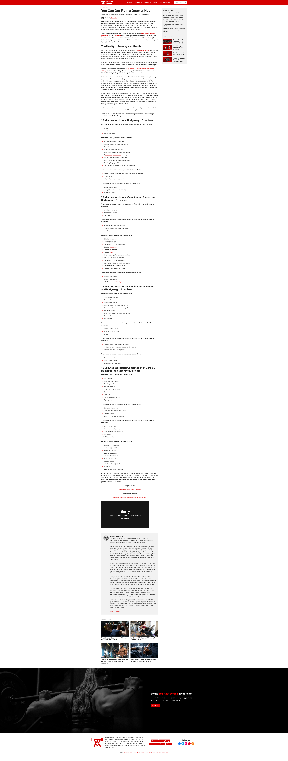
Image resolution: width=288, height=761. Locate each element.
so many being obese (142, 50)
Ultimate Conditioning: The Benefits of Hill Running (129, 497)
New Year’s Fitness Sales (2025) (171, 13)
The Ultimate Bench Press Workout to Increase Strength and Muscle (143, 660)
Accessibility (161, 752)
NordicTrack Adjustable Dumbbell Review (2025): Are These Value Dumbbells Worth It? (179, 61)
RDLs (111, 252)
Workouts (104, 8)
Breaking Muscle (128, 752)
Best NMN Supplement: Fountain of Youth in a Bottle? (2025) (179, 47)
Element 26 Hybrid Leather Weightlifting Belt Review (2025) (178, 41)
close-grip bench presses (117, 282)
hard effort (117, 36)
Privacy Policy (144, 752)
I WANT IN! (155, 705)
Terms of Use (136, 752)
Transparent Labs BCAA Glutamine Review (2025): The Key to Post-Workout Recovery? (174, 30)
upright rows (113, 247)
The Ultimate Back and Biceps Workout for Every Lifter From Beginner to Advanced (114, 661)
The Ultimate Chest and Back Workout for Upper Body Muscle (114, 638)
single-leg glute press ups (113, 155)
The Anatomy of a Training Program (129, 489)
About (166, 752)
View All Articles (115, 611)
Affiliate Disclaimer (153, 752)
